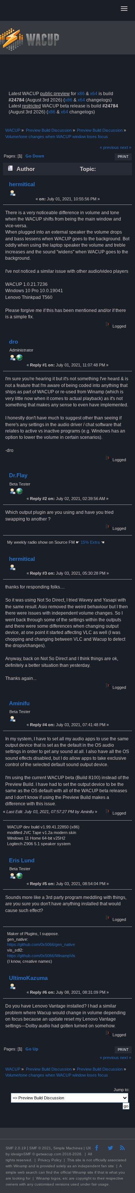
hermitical (22, 184)
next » (125, 147)
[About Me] (19, 492)
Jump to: (121, 1089)
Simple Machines (67, 1148)
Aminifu (19, 703)
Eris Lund (21, 860)
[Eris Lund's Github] (19, 877)
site (78, 1160)
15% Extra (90, 542)
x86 (81, 93)
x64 (94, 93)
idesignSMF (21, 1154)
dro (13, 341)
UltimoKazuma (28, 978)
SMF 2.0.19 (16, 1148)
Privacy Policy (50, 1160)
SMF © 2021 (40, 1148)
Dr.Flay (18, 475)
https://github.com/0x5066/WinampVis (41, 955)
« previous (109, 147)
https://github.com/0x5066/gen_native (41, 944)
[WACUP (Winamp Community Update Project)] (19, 359)
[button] (124, 9)
